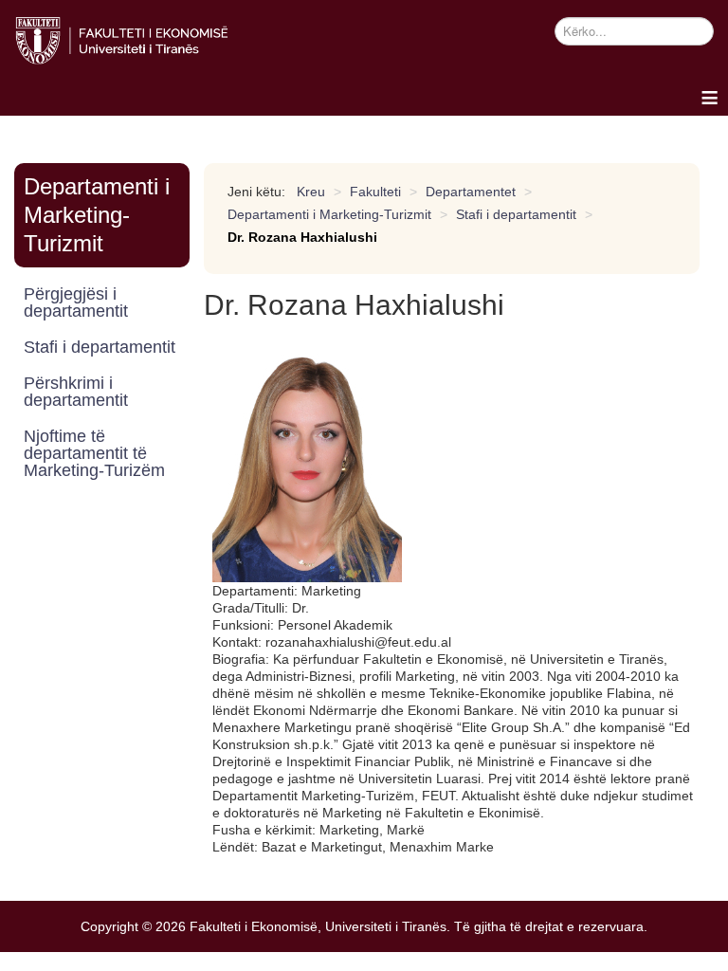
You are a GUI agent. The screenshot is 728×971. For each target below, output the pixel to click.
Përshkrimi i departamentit (76, 392)
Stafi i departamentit (99, 347)
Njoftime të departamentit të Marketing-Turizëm (94, 453)
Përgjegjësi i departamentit (76, 302)
